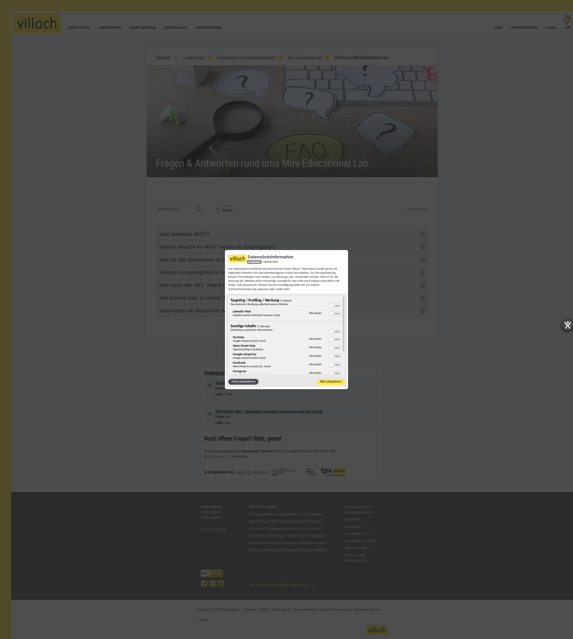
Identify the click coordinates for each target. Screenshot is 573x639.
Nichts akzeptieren (243, 381)
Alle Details (315, 313)
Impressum (254, 261)
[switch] (335, 305)
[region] (286, 335)
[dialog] (286, 319)
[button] (331, 306)
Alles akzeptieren (330, 381)
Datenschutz (270, 261)
